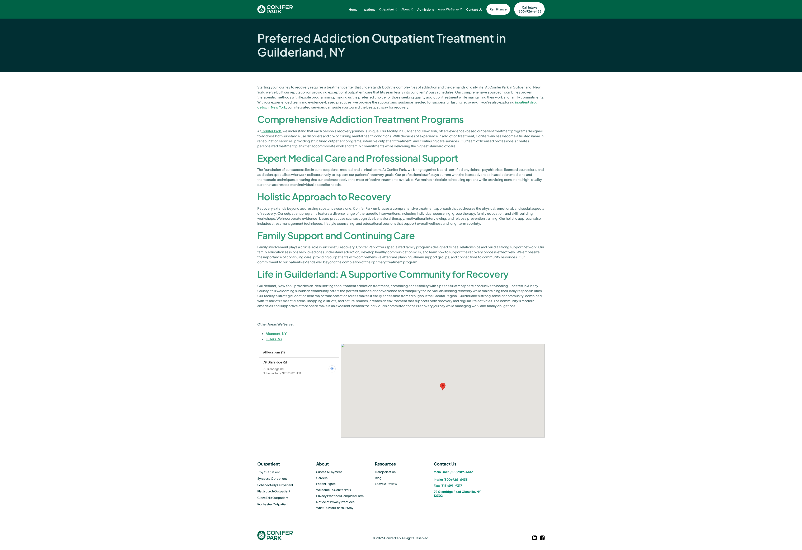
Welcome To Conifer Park (333, 490)
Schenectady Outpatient (275, 485)
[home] (275, 9)
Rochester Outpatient (273, 504)
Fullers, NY (274, 339)
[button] (388, 9)
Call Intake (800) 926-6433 (529, 9)
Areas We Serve (448, 9)
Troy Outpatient (268, 472)
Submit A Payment (329, 472)
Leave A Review (386, 484)
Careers (321, 478)
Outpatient (386, 9)
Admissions (425, 9)
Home (353, 9)
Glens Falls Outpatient (272, 498)
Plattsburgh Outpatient (273, 491)
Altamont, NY (276, 333)
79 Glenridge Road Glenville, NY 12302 (457, 493)
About (405, 9)
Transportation (385, 472)
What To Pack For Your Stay (334, 508)
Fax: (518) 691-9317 (448, 485)
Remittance (498, 9)
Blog (378, 478)
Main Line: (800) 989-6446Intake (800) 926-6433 (453, 475)
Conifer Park (271, 131)
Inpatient (368, 9)
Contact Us (474, 9)
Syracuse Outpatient (272, 478)
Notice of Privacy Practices (335, 502)
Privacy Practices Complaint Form (340, 496)
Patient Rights (325, 484)
